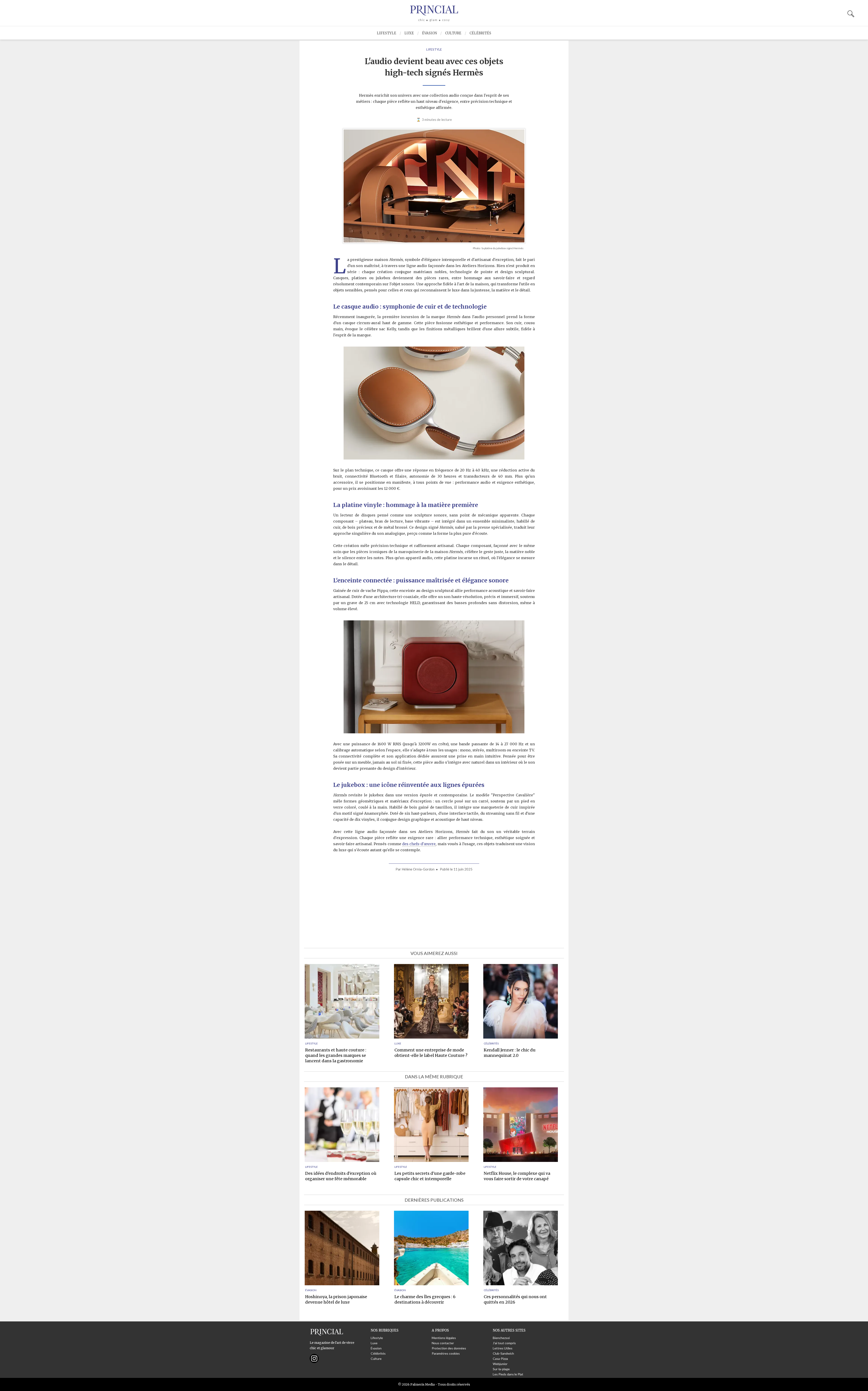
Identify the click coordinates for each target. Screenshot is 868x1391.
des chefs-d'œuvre (419, 844)
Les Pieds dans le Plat (508, 1374)
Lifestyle (386, 33)
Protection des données (449, 1348)
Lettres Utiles (502, 1348)
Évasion (429, 33)
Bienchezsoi (501, 1338)
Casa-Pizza (500, 1359)
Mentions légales (444, 1338)
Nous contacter (443, 1343)
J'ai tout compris (504, 1343)
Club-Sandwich (503, 1353)
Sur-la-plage (501, 1369)
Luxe (409, 33)
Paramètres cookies (446, 1353)
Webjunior (500, 1364)
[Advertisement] (434, 909)
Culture (453, 33)
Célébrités (480, 33)
